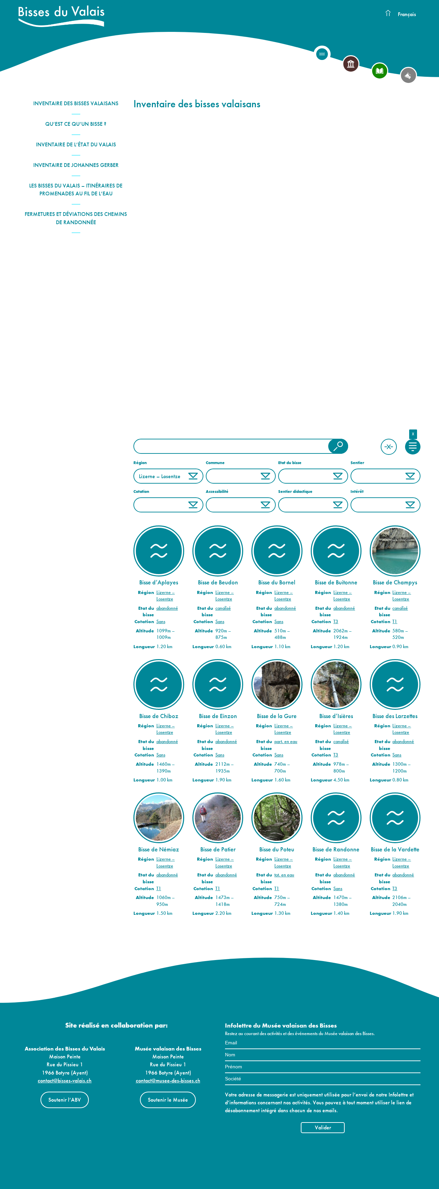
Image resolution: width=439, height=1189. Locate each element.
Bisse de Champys (395, 582)
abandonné (167, 608)
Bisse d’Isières (336, 716)
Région (140, 462)
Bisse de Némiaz (158, 849)
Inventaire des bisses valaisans (75, 103)
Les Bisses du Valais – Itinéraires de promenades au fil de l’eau (75, 189)
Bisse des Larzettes (394, 716)
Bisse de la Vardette (395, 849)
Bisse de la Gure (277, 716)
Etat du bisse (289, 462)
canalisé (223, 608)
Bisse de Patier (218, 849)
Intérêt (357, 491)
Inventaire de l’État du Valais (76, 144)
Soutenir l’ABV (64, 1099)
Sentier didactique (295, 491)
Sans (160, 621)
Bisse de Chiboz (158, 716)
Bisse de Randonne (335, 849)
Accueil (388, 13)
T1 (394, 621)
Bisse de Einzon (218, 716)
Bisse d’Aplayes (158, 582)
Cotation (141, 491)
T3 (335, 621)
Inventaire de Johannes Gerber (76, 165)
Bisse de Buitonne (336, 582)
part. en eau (285, 741)
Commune (215, 462)
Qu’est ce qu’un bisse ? (75, 124)
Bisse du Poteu (276, 849)
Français (407, 14)
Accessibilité (217, 491)
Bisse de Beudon (218, 582)
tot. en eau (284, 875)
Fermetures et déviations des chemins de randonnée (76, 218)
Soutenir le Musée (168, 1099)
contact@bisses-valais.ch (65, 1080)
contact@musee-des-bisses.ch (168, 1080)
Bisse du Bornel (276, 582)
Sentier (357, 462)
